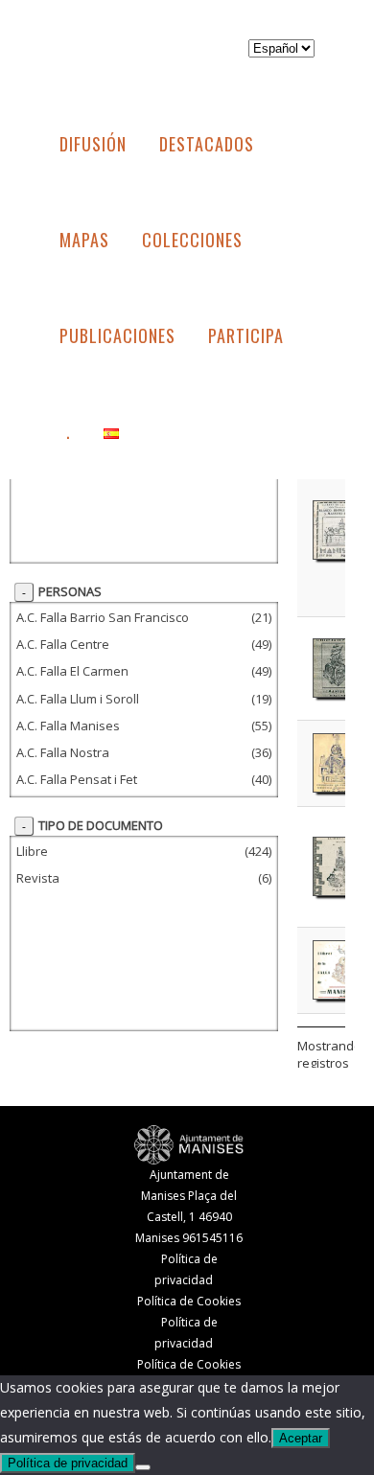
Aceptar (300, 1438)
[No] (143, 1467)
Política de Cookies (189, 1301)
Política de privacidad (68, 1463)
